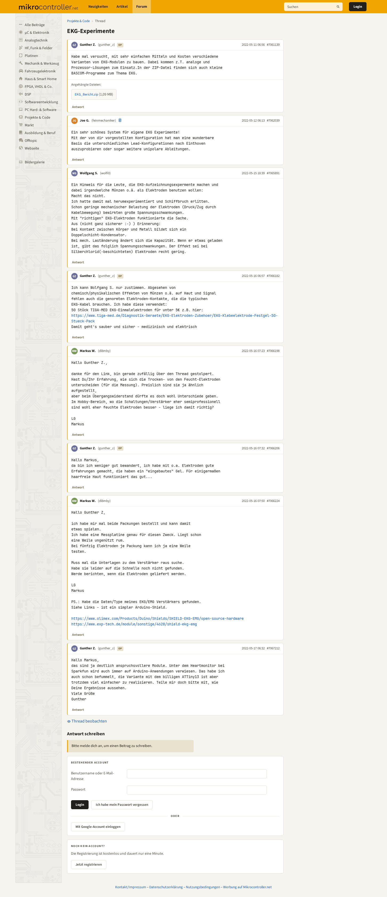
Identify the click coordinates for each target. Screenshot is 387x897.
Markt (29, 125)
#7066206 (273, 448)
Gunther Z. (88, 44)
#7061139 (273, 44)
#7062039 (273, 120)
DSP (28, 94)
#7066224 (273, 501)
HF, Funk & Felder (38, 48)
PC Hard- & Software (40, 110)
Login (357, 6)
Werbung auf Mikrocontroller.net (247, 887)
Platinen (31, 56)
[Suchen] (338, 6)
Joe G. (84, 120)
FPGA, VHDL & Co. (38, 86)
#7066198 (273, 350)
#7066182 (273, 275)
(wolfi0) (105, 173)
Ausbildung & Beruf (40, 133)
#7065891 (273, 173)
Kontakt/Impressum (130, 887)
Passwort (78, 789)
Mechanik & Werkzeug (42, 63)
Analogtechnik (36, 40)
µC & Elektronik (37, 32)
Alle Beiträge (35, 25)
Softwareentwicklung (41, 102)
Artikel (122, 6)
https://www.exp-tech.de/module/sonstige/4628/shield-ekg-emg (134, 624)
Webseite (32, 148)
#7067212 (273, 648)
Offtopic (31, 140)
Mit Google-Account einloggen (98, 826)
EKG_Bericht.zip (86, 94)
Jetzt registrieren (89, 864)
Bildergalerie (35, 162)
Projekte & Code (37, 117)
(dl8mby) (104, 350)
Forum (141, 6)
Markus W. (88, 350)
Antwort (78, 107)
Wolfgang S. (89, 173)
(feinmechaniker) (103, 120)
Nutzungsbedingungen (203, 887)
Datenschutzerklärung (166, 887)
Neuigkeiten (98, 6)
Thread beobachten (89, 721)
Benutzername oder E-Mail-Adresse (92, 776)
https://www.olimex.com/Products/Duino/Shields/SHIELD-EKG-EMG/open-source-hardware (157, 618)
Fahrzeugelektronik (40, 71)
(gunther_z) (106, 44)
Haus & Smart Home (41, 79)
